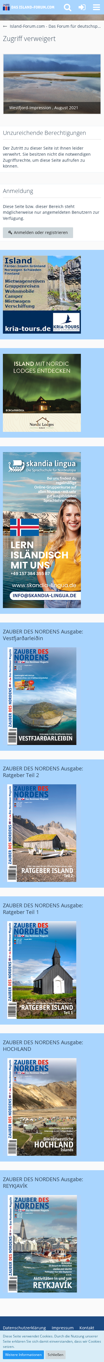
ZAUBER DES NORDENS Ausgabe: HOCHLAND (43, 1045)
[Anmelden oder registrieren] (82, 7)
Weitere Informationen (23, 1354)
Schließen (55, 1354)
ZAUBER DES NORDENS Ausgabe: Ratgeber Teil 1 (43, 908)
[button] (96, 7)
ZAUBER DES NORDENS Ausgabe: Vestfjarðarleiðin (43, 635)
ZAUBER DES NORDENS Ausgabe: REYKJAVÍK (43, 1182)
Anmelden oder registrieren (40, 232)
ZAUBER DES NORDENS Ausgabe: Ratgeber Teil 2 (43, 771)
